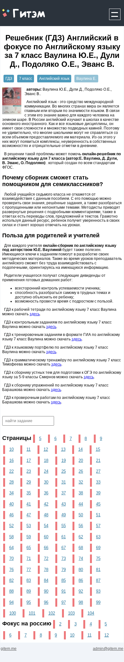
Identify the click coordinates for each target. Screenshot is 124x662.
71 (28, 558)
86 (81, 580)
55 (63, 525)
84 (46, 580)
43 (63, 504)
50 (81, 514)
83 (28, 580)
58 (11, 536)
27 (98, 471)
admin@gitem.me (108, 648)
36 (46, 493)
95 (28, 602)
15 (98, 449)
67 (63, 547)
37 (63, 493)
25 (63, 471)
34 (11, 493)
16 (11, 460)
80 (81, 569)
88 (11, 591)
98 (81, 602)
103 (71, 613)
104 (90, 613)
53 (28, 525)
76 (11, 569)
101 (32, 613)
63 (98, 536)
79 (63, 569)
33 (98, 482)
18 (46, 460)
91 (63, 591)
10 (11, 449)
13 (63, 449)
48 (46, 514)
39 (98, 493)
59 (28, 536)
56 (81, 525)
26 (81, 471)
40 (11, 504)
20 (81, 460)
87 (98, 580)
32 (81, 482)
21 (98, 460)
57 (98, 525)
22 (11, 471)
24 (46, 471)
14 (80, 449)
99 (98, 602)
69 (98, 547)
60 (46, 536)
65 (28, 547)
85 (63, 580)
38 (81, 493)
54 (46, 525)
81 (98, 569)
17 (28, 460)
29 (28, 482)
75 (98, 558)
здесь (35, 314)
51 (98, 514)
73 (63, 558)
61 (63, 536)
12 (46, 449)
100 (12, 613)
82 (11, 580)
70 (11, 558)
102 (51, 613)
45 (98, 504)
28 (11, 482)
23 (28, 471)
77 (28, 569)
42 (46, 504)
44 (81, 504)
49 (63, 514)
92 (81, 591)
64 (11, 547)
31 (63, 482)
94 (11, 602)
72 (46, 558)
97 (63, 602)
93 (98, 591)
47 (28, 514)
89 (28, 591)
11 (28, 449)
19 (63, 460)
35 (28, 493)
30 (46, 482)
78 (46, 569)
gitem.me (17, 9)
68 (81, 547)
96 (46, 602)
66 (46, 547)
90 (46, 591)
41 (28, 504)
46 (11, 514)
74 (81, 558)
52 (11, 525)
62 (81, 536)
